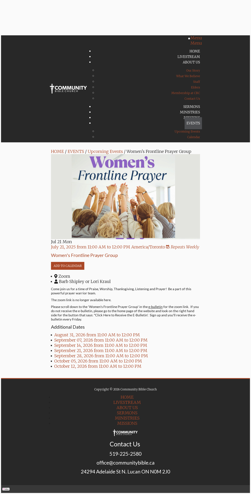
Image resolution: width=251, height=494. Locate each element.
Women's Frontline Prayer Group (84, 255)
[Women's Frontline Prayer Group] (125, 236)
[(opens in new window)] (6, 489)
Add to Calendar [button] (68, 266)
